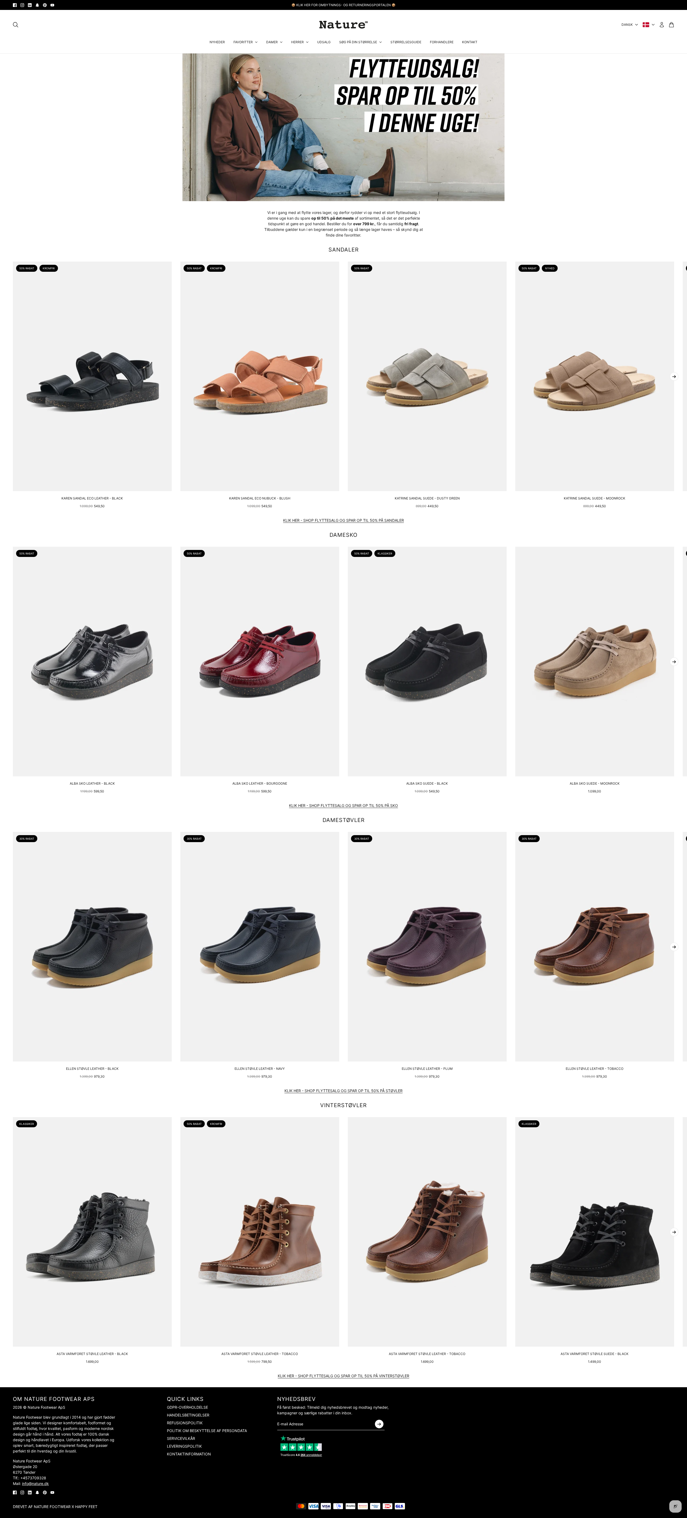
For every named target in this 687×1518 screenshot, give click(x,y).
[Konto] (661, 24)
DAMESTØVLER (344, 820)
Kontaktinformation (189, 1454)
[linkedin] (30, 5)
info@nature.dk (35, 1483)
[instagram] (22, 5)
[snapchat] (37, 5)
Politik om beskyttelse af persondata (207, 1430)
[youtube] (52, 5)
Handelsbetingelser (188, 1415)
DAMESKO (343, 535)
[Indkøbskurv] (671, 24)
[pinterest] (45, 5)
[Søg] (15, 24)
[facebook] (15, 5)
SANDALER (343, 250)
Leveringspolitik (184, 1446)
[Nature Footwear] (343, 25)
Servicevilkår (181, 1438)
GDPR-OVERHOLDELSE (187, 1407)
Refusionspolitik (185, 1423)
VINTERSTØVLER (343, 1105)
